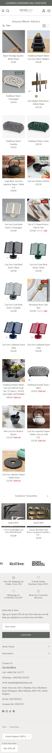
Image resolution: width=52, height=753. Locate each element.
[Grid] (44, 25)
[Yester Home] (26, 10)
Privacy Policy (14, 727)
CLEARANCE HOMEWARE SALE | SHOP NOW (26, 3)
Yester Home (12, 743)
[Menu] (3, 11)
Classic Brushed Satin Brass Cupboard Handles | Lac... (38, 532)
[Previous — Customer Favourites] (4, 496)
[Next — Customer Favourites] (48, 496)
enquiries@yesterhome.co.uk (20, 682)
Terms (4, 727)
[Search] (9, 11)
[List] (48, 25)
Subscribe (26, 635)
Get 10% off (9, 748)
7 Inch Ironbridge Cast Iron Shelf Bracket (13, 531)
